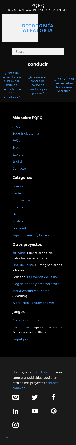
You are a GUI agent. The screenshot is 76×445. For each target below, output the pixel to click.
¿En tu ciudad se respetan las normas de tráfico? (64, 85)
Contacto (19, 168)
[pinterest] (54, 413)
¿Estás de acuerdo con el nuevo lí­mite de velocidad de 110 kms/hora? (12, 85)
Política (17, 221)
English (17, 161)
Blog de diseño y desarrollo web (36, 284)
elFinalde (19, 253)
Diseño (17, 186)
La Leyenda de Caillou (43, 277)
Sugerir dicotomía (25, 133)
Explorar (18, 154)
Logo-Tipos (20, 339)
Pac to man (20, 327)
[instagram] (15, 427)
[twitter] (35, 399)
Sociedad (19, 228)
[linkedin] (15, 413)
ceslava (41, 372)
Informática (21, 200)
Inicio (16, 126)
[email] (15, 399)
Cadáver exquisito (25, 320)
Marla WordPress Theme (30, 291)
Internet (18, 207)
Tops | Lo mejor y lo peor (30, 235)
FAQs (16, 140)
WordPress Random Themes (33, 303)
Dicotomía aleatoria (38, 27)
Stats (16, 147)
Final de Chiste (23, 265)
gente (16, 193)
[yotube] (35, 413)
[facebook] (54, 399)
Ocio (15, 214)
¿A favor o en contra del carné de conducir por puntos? (38, 85)
